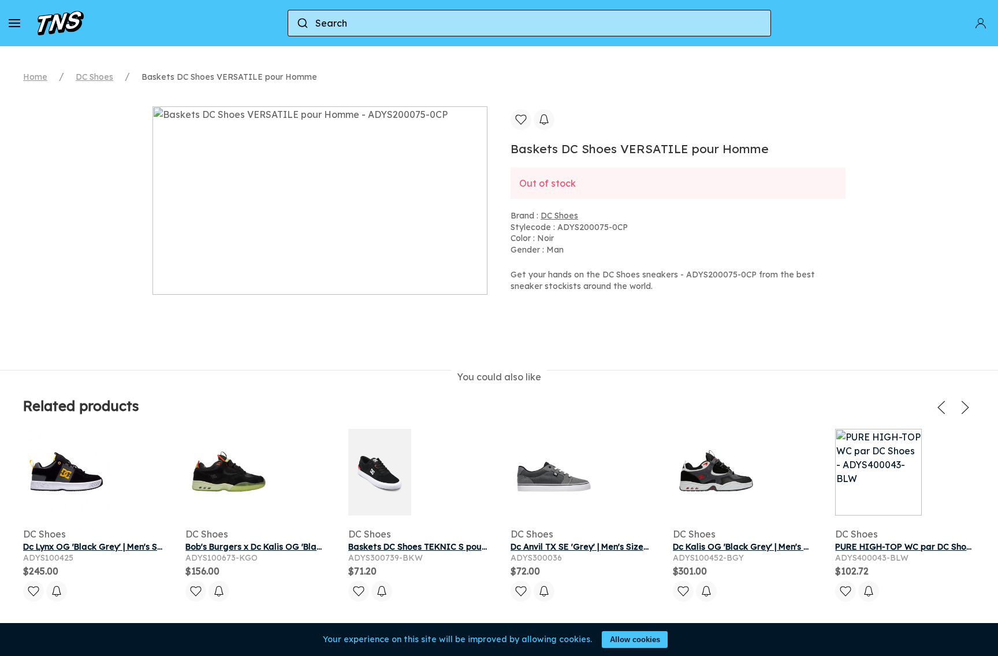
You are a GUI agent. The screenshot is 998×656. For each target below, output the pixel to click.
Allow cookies (635, 639)
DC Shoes (94, 77)
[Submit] (301, 23)
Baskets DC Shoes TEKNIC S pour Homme (433, 547)
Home (35, 77)
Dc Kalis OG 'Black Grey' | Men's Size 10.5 (756, 547)
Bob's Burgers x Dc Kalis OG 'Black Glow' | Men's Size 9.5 (299, 547)
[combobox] (529, 23)
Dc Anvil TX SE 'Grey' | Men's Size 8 (581, 547)
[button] (14, 23)
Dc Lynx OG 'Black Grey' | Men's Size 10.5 (105, 547)
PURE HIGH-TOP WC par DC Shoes (905, 547)
